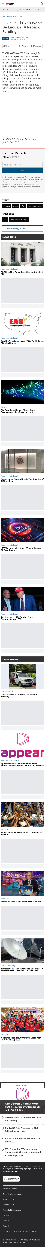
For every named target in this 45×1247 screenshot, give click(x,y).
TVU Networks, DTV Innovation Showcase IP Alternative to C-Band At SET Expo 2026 (23, 1152)
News (5, 38)
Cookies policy (8, 1205)
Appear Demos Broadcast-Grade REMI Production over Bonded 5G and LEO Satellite (22, 1106)
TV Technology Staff (20, 37)
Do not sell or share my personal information (21, 1231)
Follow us (25, 46)
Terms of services (31, 177)
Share (8, 46)
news (15, 206)
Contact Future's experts (12, 1194)
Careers (6, 1215)
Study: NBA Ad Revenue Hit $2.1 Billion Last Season (21, 1129)
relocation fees (34, 206)
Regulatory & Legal (9, 16)
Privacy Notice (34, 179)
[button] (3, 3)
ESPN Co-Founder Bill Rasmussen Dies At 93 (22, 1140)
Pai (23, 206)
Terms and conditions (11, 1189)
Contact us (7, 1221)
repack (7, 206)
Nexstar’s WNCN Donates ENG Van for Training (23, 1119)
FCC (21, 16)
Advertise (6, 1226)
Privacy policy (8, 1199)
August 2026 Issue (22, 9)
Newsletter (38, 46)
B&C (16, 142)
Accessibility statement (12, 1210)
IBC (38, 9)
